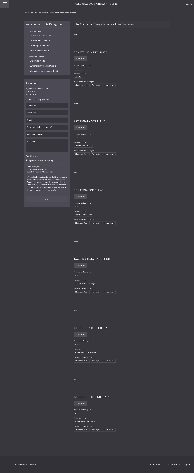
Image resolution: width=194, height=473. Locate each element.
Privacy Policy (172, 465)
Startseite (28, 12)
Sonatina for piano (88, 190)
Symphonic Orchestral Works (43, 65)
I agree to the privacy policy (40, 160)
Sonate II (79, 77)
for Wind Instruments (39, 50)
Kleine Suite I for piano (92, 396)
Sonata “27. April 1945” (90, 52)
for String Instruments (40, 45)
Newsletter (156, 465)
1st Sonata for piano (90, 121)
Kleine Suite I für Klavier (85, 421)
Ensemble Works (37, 60)
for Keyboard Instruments (42, 35)
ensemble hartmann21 (27, 465)
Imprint (187, 465)
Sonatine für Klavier (83, 215)
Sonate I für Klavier (83, 146)
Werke (78, 69)
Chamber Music (42, 12)
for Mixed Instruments (40, 40)
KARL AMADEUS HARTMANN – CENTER (97, 4)
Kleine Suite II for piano (92, 327)
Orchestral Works (36, 56)
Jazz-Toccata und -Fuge (92, 259)
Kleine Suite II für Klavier (85, 352)
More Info (80, 59)
